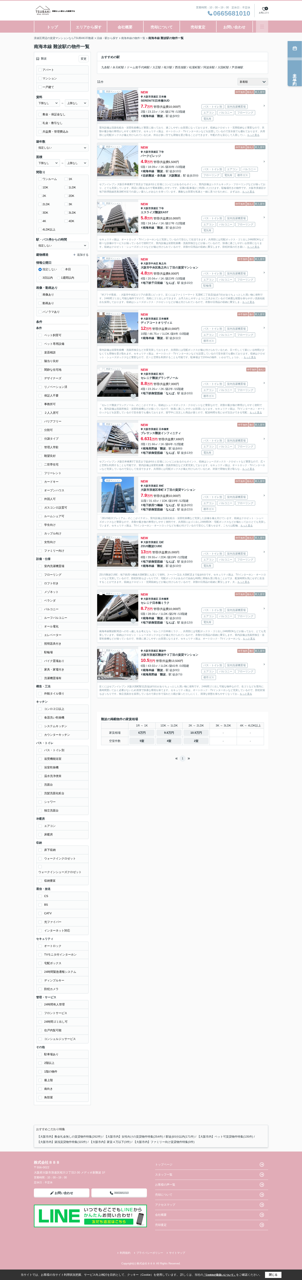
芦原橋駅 (237, 67)
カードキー (51, 481)
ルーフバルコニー (55, 617)
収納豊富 (50, 880)
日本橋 (162, 96)
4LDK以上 (49, 229)
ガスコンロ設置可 (55, 507)
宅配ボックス (52, 963)
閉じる (273, 1274)
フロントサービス (55, 1013)
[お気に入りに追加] (133, 118)
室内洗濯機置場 (54, 566)
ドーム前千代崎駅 (138, 67)
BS (46, 904)
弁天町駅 (118, 67)
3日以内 (48, 277)
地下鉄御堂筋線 (153, 393)
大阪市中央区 (150, 263)
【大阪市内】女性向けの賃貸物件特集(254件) (133, 1136)
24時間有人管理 (54, 1004)
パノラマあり (51, 311)
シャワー (50, 801)
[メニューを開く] (262, 27)
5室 (142, 741)
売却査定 (198, 27)
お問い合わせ (234, 27)
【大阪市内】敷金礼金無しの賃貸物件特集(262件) (69, 1136)
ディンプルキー (54, 980)
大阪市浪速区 (150, 96)
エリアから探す (89, 27)
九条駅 (105, 67)
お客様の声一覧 (165, 1184)
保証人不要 (51, 395)
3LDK (72, 212)
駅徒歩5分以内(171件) (180, 1136)
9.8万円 (169, 732)
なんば (170, 282)
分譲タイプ (51, 438)
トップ (52, 27)
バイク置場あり (54, 660)
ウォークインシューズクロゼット (60, 872)
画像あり (48, 294)
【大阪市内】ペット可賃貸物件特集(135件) (225, 1136)
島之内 (162, 263)
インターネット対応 (57, 930)
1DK (45, 187)
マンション (50, 78)
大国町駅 (223, 67)
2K (44, 195)
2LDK (46, 204)
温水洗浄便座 (52, 776)
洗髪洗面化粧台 (54, 793)
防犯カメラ (51, 989)
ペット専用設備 (54, 343)
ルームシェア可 (54, 516)
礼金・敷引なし (53, 123)
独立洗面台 (51, 810)
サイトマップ (177, 1252)
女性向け (50, 542)
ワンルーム (50, 179)
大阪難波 (174, 175)
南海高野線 (150, 448)
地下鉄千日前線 (153, 282)
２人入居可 (51, 412)
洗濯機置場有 (52, 678)
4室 (169, 741)
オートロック (52, 946)
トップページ (163, 1164)
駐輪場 (48, 652)
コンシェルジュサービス (60, 1039)
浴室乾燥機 (51, 767)
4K (44, 221)
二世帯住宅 (51, 464)
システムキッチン (55, 726)
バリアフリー (52, 421)
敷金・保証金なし (54, 114)
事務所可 (50, 404)
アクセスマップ (165, 1204)
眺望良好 (50, 455)
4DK (71, 221)
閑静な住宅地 (52, 369)
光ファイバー (52, 922)
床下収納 (50, 849)
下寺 (161, 151)
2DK (71, 195)
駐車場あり (51, 1054)
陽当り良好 (51, 361)
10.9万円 (196, 732)
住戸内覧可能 (52, 1030)
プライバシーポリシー (149, 1252)
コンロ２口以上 (54, 708)
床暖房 (48, 834)
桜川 (161, 373)
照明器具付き (52, 643)
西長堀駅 (181, 67)
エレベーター (52, 635)
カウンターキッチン (57, 734)
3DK (45, 212)
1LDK (72, 187)
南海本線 (148, 116)
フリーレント (52, 473)
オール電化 (51, 626)
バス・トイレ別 (54, 750)
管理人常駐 (51, 447)
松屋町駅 (195, 67)
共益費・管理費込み (55, 131)
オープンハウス (54, 490)
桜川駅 (168, 67)
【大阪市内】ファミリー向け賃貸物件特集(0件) (164, 1142)
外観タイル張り (54, 693)
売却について (162, 27)
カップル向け (52, 533)
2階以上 (49, 1063)
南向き (48, 1088)
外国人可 (50, 499)
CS (46, 896)
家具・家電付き (54, 669)
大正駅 (156, 67)
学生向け (50, 524)
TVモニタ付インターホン (60, 954)
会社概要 (125, 27)
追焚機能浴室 (52, 758)
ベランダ (50, 600)
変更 (83, 58)
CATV (48, 913)
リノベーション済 (55, 386)
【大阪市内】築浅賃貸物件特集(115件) (62, 1142)
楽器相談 (50, 352)
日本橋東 (164, 318)
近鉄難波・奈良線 (154, 175)
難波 (160, 116)
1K (70, 179)
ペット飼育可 (52, 335)
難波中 (162, 650)
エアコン (50, 825)
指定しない (50, 269)
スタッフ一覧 (163, 1174)
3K (70, 204)
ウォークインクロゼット (60, 858)
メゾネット (51, 592)
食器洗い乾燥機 (54, 717)
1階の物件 (50, 1071)
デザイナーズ (52, 378)
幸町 (161, 485)
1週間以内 (67, 277)
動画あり (48, 303)
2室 (196, 741)
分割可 (48, 430)
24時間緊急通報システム (60, 971)
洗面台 (48, 784)
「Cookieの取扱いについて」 (219, 1274)
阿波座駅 (209, 67)
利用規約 (125, 1252)
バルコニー (51, 609)
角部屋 (48, 1097)
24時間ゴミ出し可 (56, 1021)
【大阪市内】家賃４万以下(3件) (110, 1142)
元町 (161, 542)
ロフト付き (51, 583)
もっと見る (253, 135)
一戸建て (48, 87)
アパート (48, 69)
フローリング (52, 574)
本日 (68, 269)
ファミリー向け (54, 550)
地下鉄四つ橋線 (153, 505)
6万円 (142, 732)
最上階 (48, 1080)
